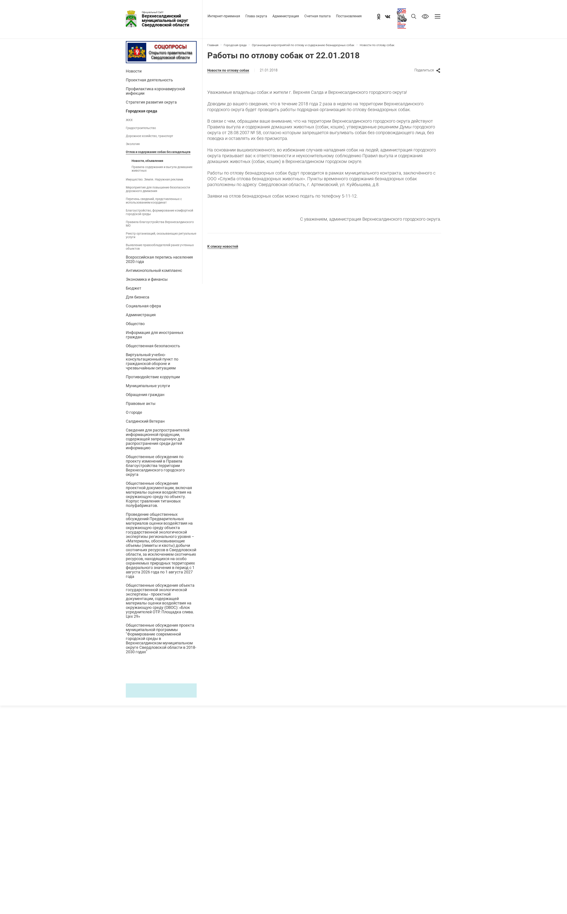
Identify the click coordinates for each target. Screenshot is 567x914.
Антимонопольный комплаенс (154, 270)
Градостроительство (141, 128)
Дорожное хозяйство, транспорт (149, 136)
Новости (134, 71)
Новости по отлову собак (228, 70)
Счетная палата (317, 16)
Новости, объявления (147, 161)
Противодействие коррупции (153, 377)
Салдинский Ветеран (145, 421)
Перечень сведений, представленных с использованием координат (154, 200)
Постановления (349, 16)
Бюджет (133, 288)
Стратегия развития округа (151, 102)
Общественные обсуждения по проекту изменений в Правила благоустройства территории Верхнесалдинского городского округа (155, 466)
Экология (133, 144)
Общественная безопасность (153, 346)
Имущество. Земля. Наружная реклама (154, 179)
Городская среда (141, 111)
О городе (134, 412)
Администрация (285, 16)
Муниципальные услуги (148, 386)
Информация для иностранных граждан (154, 334)
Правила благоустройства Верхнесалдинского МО (160, 223)
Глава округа (256, 16)
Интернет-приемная (224, 16)
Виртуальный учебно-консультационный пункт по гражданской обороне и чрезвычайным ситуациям (152, 361)
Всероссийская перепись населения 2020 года (159, 259)
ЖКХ (129, 120)
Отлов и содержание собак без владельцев (158, 152)
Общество (135, 324)
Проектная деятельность (149, 80)
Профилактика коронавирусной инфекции (155, 91)
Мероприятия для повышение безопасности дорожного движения (158, 189)
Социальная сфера (143, 306)
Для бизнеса (137, 297)
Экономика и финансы (147, 279)
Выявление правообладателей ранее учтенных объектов (160, 246)
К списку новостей (222, 246)
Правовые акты (140, 403)
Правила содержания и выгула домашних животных (162, 168)
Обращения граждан (145, 394)
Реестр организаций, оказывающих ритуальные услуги (161, 235)
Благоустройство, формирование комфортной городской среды (159, 212)
